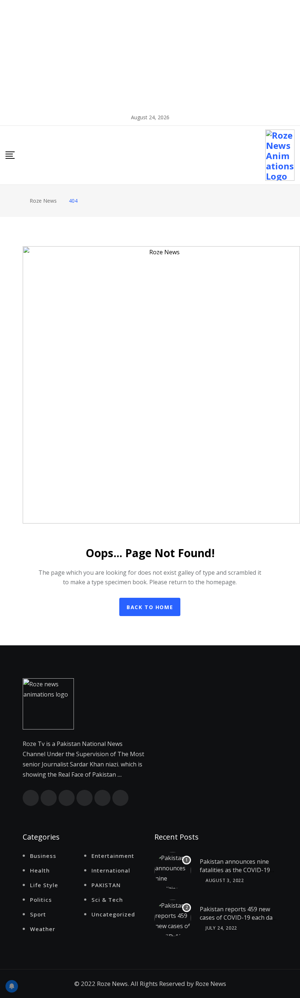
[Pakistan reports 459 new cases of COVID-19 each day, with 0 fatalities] (172, 918)
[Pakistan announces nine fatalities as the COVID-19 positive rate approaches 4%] (172, 870)
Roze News (210, 983)
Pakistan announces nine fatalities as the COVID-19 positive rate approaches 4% (235, 874)
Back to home (150, 607)
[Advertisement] (150, 55)
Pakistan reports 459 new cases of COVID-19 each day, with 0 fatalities (238, 917)
